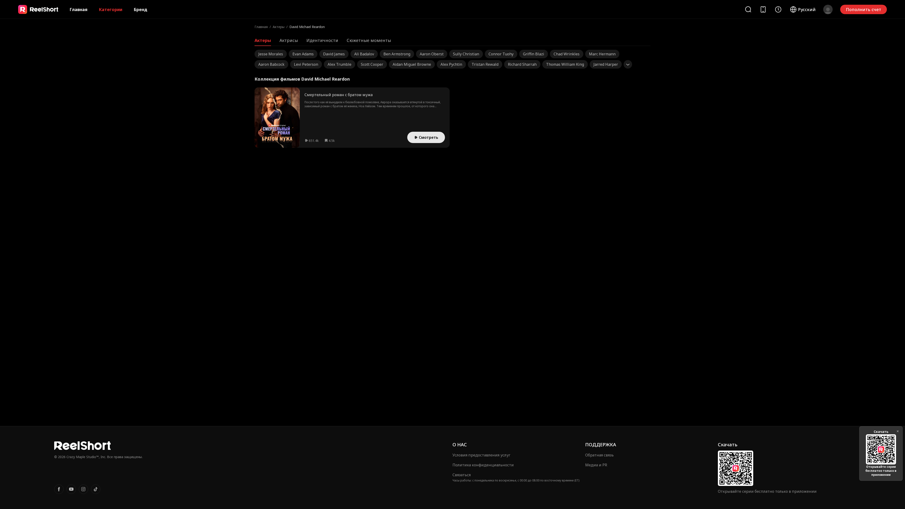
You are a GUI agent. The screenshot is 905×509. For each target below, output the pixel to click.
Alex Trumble (339, 64)
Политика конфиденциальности (483, 465)
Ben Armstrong (396, 54)
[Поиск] (748, 9)
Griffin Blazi (533, 54)
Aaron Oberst (432, 54)
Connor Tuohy (501, 54)
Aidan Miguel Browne (412, 64)
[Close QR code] (898, 431)
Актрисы (289, 40)
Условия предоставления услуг (481, 455)
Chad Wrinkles (567, 54)
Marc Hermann (602, 54)
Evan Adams (303, 54)
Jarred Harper (605, 64)
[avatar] (828, 9)
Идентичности (322, 40)
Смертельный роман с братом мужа (338, 94)
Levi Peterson (306, 64)
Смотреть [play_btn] (428, 137)
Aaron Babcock (271, 64)
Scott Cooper (372, 64)
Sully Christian (466, 54)
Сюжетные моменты (369, 40)
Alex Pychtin (451, 64)
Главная (78, 9)
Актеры (278, 27)
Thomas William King (565, 64)
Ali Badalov (364, 54)
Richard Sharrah (522, 64)
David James (334, 54)
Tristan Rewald (485, 64)
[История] (778, 9)
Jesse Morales (270, 54)
